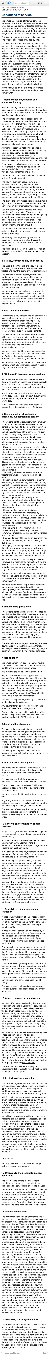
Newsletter (13, 1353)
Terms (7, 1353)
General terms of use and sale (15, 7)
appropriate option (16, 1071)
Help (3, 7)
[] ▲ (45, 1353)
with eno (16, 287)
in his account (28, 1062)
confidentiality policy (24, 266)
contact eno (27, 1166)
